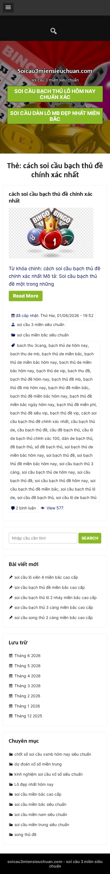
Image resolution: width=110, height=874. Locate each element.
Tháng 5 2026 (27, 665)
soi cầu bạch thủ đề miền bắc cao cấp (49, 587)
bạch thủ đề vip (64, 413)
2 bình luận (26, 507)
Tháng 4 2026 (27, 675)
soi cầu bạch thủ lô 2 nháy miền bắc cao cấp (55, 597)
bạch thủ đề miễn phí (76, 404)
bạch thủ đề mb (66, 379)
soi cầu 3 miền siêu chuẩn (40, 324)
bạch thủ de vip (50, 370)
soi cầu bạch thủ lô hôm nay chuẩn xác (55, 94)
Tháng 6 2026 (27, 655)
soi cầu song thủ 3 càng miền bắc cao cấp (53, 617)
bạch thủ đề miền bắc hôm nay (38, 396)
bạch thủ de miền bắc (62, 353)
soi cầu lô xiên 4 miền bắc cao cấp (46, 577)
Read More (25, 296)
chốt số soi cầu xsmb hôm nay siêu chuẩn (52, 754)
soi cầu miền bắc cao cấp (37, 794)
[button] (8, 7)
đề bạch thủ (21, 446)
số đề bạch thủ (48, 446)
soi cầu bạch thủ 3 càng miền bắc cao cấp (53, 607)
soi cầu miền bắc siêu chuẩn (43, 334)
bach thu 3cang (31, 345)
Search (90, 538)
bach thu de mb (24, 353)
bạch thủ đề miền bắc (68, 387)
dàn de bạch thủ (77, 438)
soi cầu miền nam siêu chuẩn (40, 814)
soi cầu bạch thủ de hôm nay (48, 472)
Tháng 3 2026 (27, 686)
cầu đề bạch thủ (65, 429)
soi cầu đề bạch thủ (35, 497)
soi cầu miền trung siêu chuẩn (41, 824)
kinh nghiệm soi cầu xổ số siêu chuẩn (48, 774)
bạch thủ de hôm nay (68, 345)
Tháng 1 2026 (27, 706)
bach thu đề (79, 370)
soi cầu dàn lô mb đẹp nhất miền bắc (55, 116)
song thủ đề (25, 834)
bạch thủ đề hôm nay (29, 379)
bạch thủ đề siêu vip (29, 413)
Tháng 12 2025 (28, 716)
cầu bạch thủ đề (32, 429)
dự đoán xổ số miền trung (38, 764)
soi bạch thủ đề (60, 455)
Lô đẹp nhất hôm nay (34, 784)
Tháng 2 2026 (27, 695)
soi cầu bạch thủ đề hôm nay (61, 480)
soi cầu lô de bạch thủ (76, 497)
